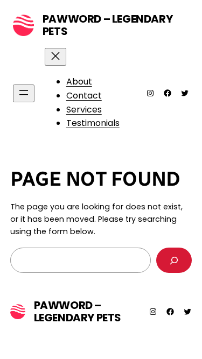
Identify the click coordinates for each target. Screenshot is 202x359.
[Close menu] (55, 57)
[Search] (174, 260)
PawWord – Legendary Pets (107, 25)
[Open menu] (23, 93)
